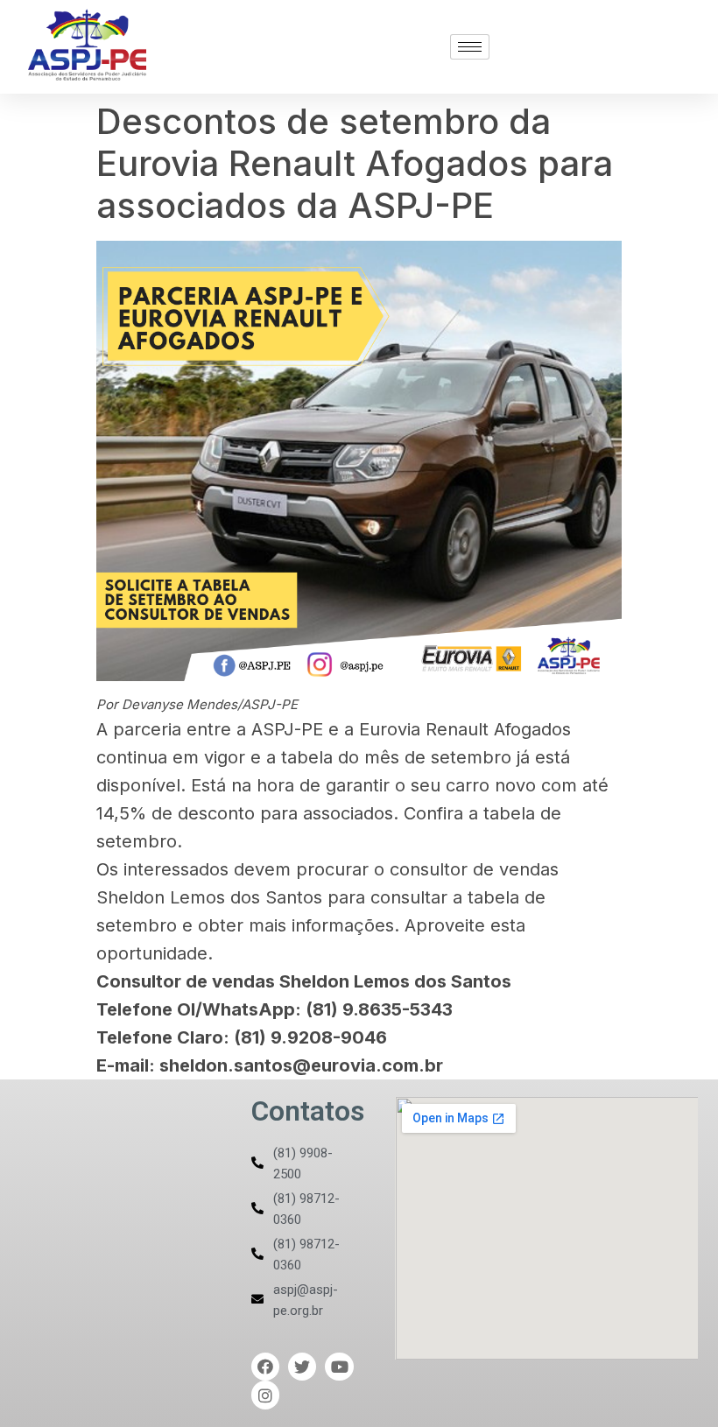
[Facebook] (265, 1367)
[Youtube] (339, 1367)
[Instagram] (265, 1395)
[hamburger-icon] (469, 47)
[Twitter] (302, 1367)
